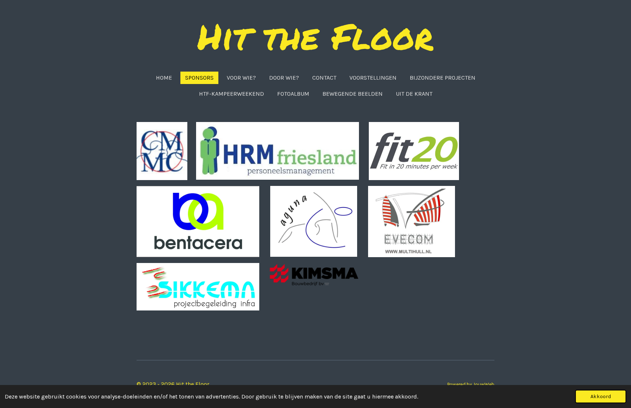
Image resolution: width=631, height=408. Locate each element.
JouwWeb (483, 384)
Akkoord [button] (600, 396)
